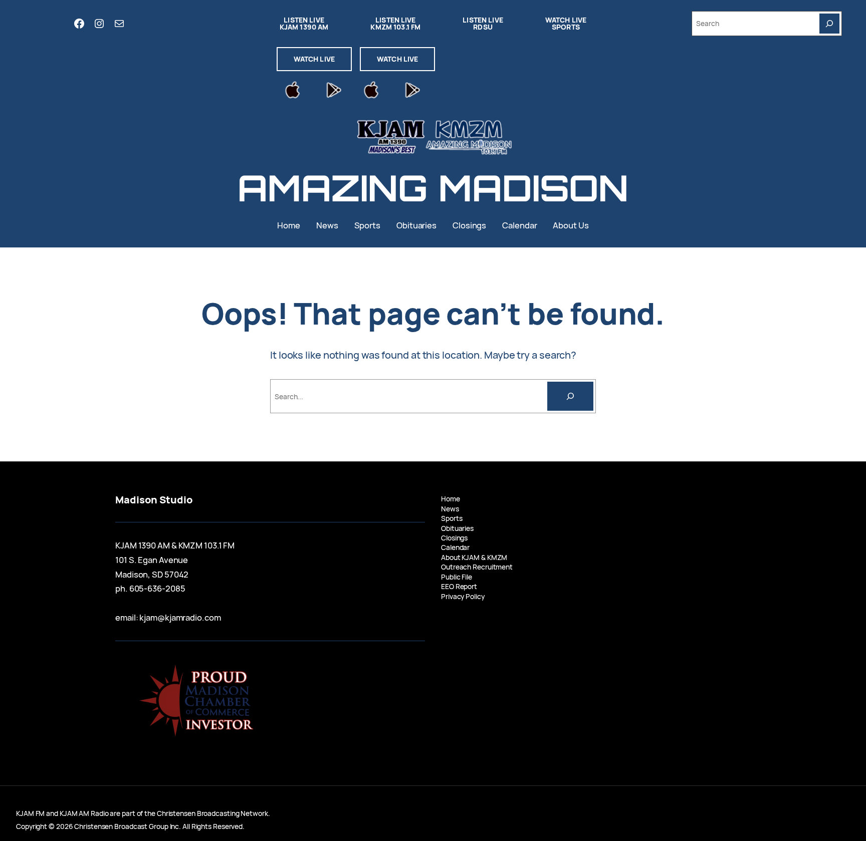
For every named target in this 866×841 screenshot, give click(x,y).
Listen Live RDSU (483, 23)
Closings (454, 537)
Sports (451, 518)
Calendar (455, 547)
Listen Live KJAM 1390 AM (304, 23)
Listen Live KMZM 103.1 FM (395, 23)
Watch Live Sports (565, 23)
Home (450, 498)
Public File (456, 577)
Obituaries (457, 528)
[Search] (829, 24)
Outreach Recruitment (477, 567)
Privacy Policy (463, 596)
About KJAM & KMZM (474, 557)
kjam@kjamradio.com (180, 617)
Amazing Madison (433, 187)
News (450, 508)
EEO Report (459, 586)
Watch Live (314, 59)
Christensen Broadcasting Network (212, 813)
